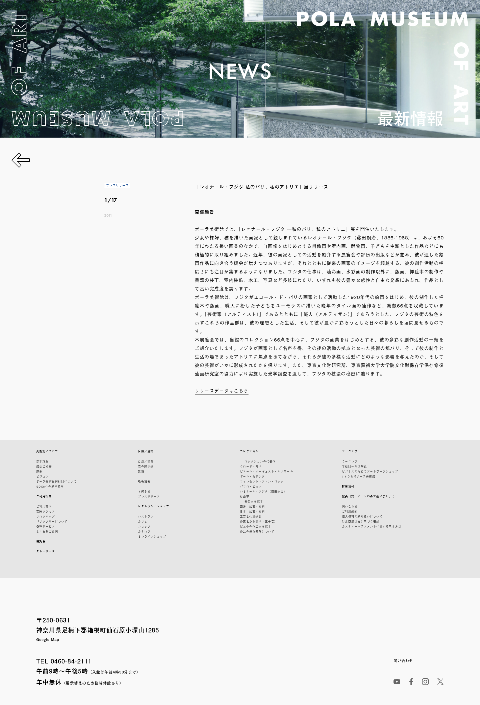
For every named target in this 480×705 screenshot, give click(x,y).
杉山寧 (245, 496)
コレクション (249, 451)
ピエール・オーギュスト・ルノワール (266, 471)
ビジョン (42, 476)
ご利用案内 (44, 496)
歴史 (39, 471)
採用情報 (348, 486)
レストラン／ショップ (153, 506)
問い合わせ (350, 506)
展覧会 (41, 541)
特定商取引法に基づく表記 (361, 521)
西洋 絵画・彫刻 (252, 506)
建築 (141, 471)
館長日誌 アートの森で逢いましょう (368, 496)
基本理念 (42, 461)
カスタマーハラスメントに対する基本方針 (372, 526)
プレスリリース (149, 496)
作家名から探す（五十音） (259, 521)
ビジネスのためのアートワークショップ (370, 471)
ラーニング (350, 451)
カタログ (144, 531)
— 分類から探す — (254, 501)
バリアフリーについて (52, 521)
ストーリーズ (45, 551)
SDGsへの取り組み (50, 486)
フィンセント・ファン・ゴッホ (262, 481)
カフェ (143, 521)
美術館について (47, 451)
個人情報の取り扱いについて (362, 516)
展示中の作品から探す (255, 526)
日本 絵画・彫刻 (252, 511)
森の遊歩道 (146, 466)
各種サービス (45, 526)
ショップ (144, 526)
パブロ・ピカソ (251, 486)
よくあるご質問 (47, 531)
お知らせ (144, 491)
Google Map (47, 639)
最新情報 (144, 481)
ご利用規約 (350, 511)
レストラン (146, 516)
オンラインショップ (152, 536)
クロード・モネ (251, 466)
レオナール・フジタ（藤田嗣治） (263, 491)
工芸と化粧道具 (251, 516)
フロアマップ (45, 516)
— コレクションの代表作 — (260, 461)
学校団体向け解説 (354, 466)
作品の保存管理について (257, 531)
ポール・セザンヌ (252, 476)
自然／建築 (146, 451)
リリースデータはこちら (221, 390)
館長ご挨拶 (44, 466)
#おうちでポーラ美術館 (359, 476)
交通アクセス (45, 511)
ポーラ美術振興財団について (56, 481)
